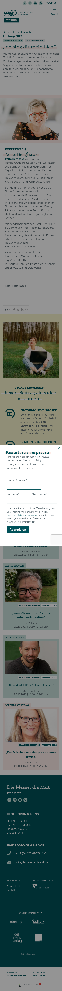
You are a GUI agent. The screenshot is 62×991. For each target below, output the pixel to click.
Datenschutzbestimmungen (22, 515)
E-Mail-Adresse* (17, 480)
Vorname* (13, 494)
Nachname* (39, 494)
